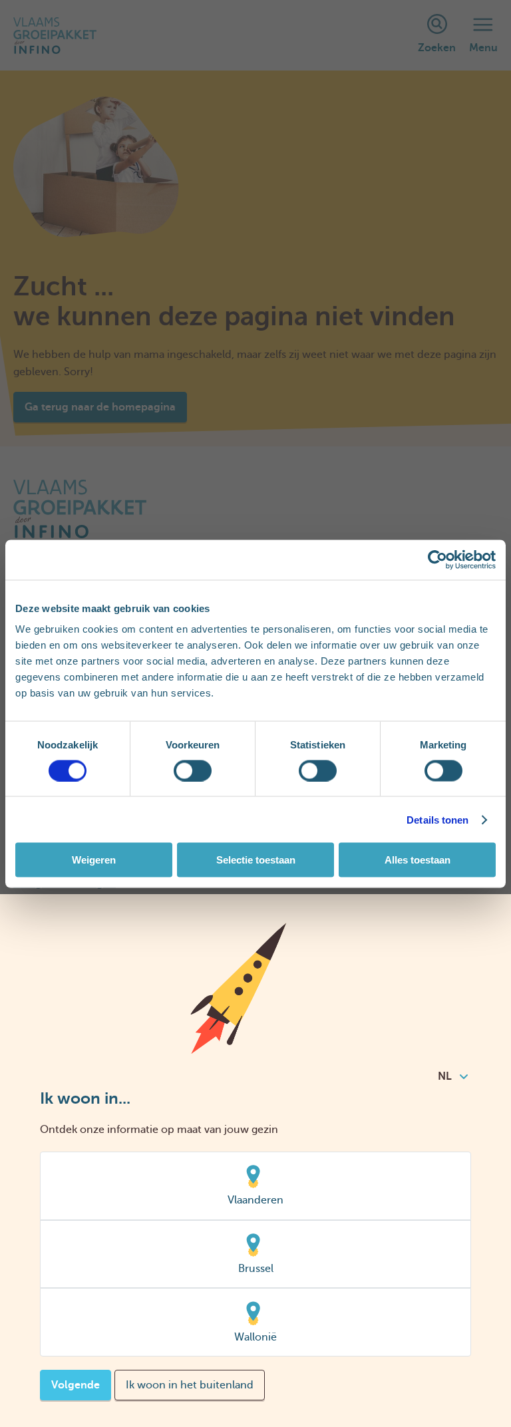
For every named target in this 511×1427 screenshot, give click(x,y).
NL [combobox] (445, 1076)
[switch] (193, 770)
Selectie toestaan (255, 860)
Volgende (75, 1385)
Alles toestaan (417, 860)
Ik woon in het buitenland (190, 1385)
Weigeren (94, 860)
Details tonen (437, 819)
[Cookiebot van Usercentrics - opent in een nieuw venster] (437, 559)
